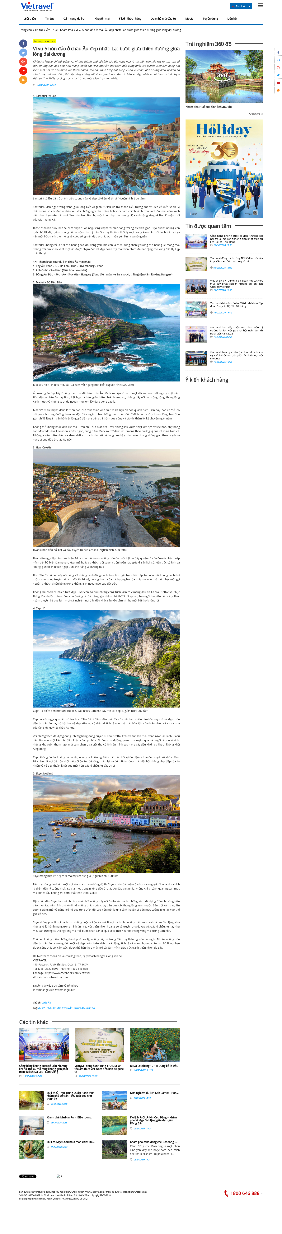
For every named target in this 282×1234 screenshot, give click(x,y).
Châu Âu (46, 1002)
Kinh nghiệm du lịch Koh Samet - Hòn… (154, 1093)
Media (189, 18)
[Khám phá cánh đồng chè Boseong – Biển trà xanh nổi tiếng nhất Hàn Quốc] (114, 1149)
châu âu (50, 1008)
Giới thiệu (30, 18)
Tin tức (49, 18)
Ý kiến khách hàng (130, 18)
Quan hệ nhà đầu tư (163, 18)
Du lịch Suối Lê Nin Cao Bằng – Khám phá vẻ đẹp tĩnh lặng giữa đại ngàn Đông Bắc (153, 1120)
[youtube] (23, 71)
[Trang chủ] (37, 6)
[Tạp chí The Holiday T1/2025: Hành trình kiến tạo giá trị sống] (224, 168)
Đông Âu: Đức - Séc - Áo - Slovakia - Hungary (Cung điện (71, 274)
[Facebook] (23, 44)
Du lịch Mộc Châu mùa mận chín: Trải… (71, 1142)
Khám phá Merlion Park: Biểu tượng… (70, 1117)
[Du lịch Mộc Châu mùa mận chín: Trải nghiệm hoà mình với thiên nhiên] (31, 1149)
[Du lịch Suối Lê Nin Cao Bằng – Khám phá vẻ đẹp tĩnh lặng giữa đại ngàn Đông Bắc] (114, 1125)
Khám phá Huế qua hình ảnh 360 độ (209, 107)
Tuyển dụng (210, 18)
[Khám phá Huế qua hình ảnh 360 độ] (222, 81)
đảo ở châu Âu (64, 1008)
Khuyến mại (102, 18)
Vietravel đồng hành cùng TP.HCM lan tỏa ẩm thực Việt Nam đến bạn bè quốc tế (99, 1068)
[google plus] (23, 62)
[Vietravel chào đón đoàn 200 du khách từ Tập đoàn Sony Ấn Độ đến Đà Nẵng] (196, 309)
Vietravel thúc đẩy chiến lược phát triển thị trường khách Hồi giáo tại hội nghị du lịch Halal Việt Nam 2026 (236, 330)
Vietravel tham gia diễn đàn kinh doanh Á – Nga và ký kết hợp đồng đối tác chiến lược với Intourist (236, 355)
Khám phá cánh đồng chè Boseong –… (154, 1142)
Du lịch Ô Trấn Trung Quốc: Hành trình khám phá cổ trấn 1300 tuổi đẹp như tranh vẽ (70, 1096)
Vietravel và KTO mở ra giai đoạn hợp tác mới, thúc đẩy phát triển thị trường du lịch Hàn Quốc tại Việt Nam (236, 283)
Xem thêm (255, 113)
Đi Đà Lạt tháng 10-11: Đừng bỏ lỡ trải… (154, 1066)
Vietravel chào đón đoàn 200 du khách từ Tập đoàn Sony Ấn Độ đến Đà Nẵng (236, 304)
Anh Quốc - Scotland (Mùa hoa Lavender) (61, 270)
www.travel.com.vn (56, 977)
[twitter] (23, 53)
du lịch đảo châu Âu (84, 1008)
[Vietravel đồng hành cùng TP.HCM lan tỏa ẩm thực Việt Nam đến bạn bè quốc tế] (99, 1046)
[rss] (23, 80)
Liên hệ (232, 18)
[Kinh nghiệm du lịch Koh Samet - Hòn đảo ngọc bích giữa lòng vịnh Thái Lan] (114, 1100)
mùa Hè (111, 274)
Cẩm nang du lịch (74, 18)
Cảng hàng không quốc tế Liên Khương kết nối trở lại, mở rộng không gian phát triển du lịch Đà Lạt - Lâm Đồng (43, 1068)
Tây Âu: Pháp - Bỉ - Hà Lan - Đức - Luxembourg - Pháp (69, 266)
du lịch (63, 262)
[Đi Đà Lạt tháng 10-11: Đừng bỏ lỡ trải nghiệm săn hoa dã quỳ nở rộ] (155, 1046)
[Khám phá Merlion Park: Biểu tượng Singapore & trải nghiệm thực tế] (31, 1125)
